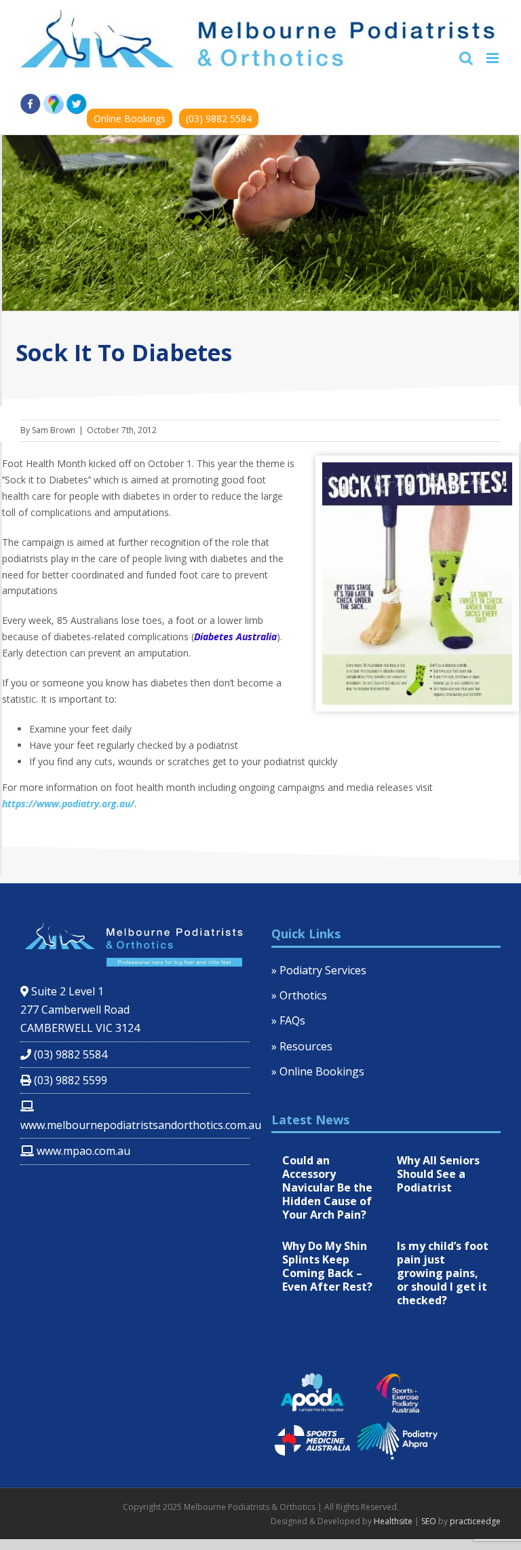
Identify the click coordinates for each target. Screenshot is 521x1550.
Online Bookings (130, 118)
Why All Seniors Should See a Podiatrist (438, 1174)
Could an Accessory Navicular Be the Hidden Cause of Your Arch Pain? (327, 1187)
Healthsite (393, 1521)
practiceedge (475, 1521)
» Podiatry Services (318, 970)
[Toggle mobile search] (466, 58)
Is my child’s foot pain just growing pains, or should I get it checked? (442, 1273)
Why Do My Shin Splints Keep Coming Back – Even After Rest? (327, 1266)
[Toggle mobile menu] (493, 58)
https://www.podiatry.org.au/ (68, 803)
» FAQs (288, 1020)
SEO (428, 1521)
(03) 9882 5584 (219, 118)
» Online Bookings (317, 1071)
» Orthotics (299, 995)
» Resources (301, 1046)
